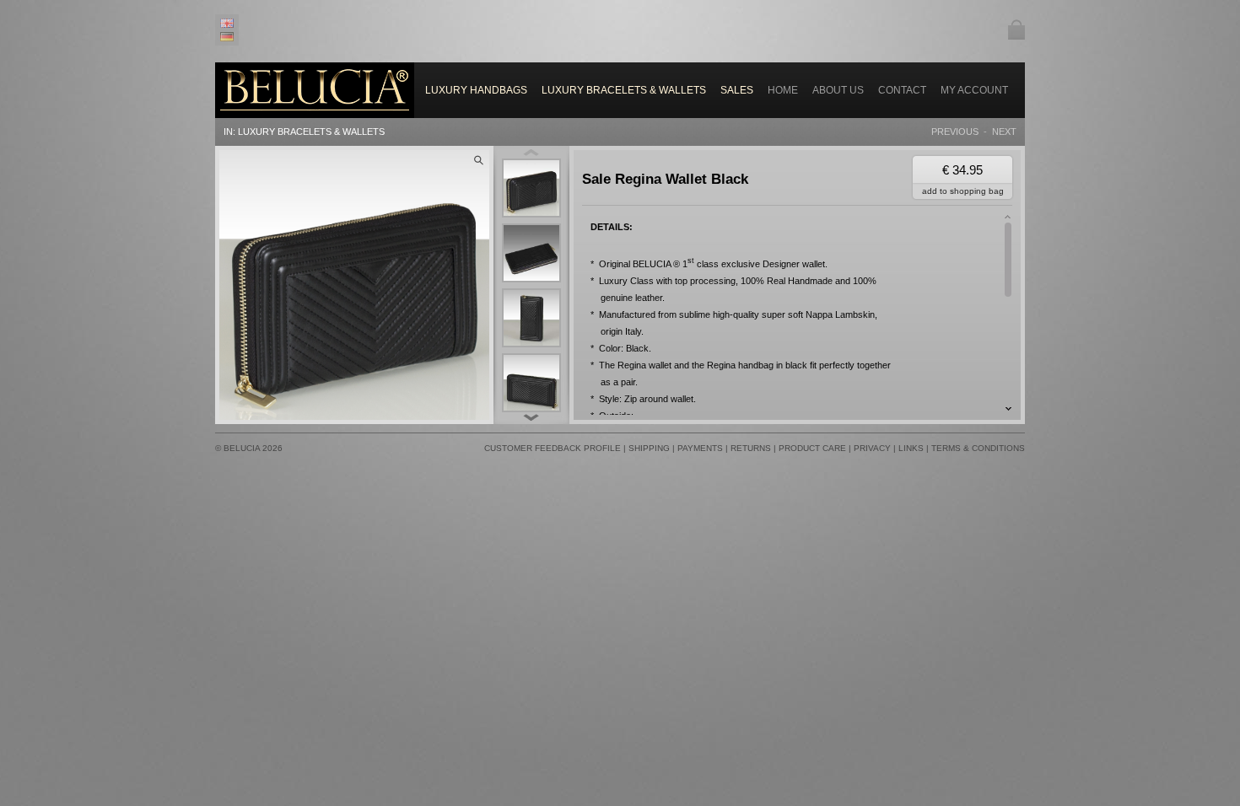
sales (736, 90)
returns (751, 448)
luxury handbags (476, 90)
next (1004, 131)
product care (812, 448)
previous (955, 131)
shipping (649, 448)
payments (700, 448)
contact (902, 90)
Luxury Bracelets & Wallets (311, 131)
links (911, 448)
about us (838, 90)
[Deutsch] (229, 36)
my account (974, 90)
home (783, 90)
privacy (872, 448)
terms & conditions (978, 448)
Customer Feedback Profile (552, 448)
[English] (229, 23)
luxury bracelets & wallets (624, 90)
